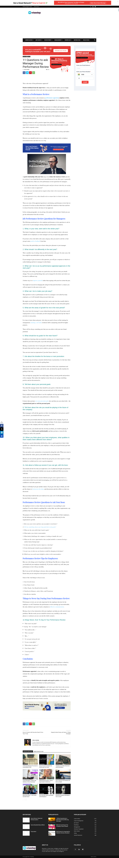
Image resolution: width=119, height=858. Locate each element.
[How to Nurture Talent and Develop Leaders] (26, 820)
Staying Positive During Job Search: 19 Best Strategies (61, 733)
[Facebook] (91, 7)
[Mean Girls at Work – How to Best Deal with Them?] (30, 789)
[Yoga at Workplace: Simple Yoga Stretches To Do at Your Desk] (30, 774)
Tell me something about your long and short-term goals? (40, 527)
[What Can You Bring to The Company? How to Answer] (51, 826)
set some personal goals (42, 401)
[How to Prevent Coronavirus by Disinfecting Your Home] (46, 759)
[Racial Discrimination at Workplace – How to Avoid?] (63, 789)
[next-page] (26, 799)
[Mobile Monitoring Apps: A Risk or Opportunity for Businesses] (46, 774)
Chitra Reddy (26, 69)
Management (58, 40)
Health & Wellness (26, 778)
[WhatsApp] (33, 72)
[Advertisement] (71, 13)
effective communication (57, 607)
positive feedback (35, 241)
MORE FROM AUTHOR (38, 751)
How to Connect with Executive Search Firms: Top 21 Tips (33, 733)
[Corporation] (26, 833)
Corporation (33, 831)
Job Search (38, 40)
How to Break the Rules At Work (38, 824)
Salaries (29, 56)
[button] (94, 40)
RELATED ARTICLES (28, 751)
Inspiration (77, 40)
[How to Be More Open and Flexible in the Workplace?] (46, 789)
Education (86, 40)
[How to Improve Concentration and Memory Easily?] (63, 774)
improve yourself (38, 280)
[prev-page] (23, 799)
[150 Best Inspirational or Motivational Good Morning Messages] (51, 820)
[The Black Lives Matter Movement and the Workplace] (63, 759)
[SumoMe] (1, 436)
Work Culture (58, 764)
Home (24, 44)
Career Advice (29, 40)
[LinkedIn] (1, 432)
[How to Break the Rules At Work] (26, 826)
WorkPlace (68, 40)
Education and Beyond (60, 778)
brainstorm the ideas (38, 489)
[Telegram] (95, 7)
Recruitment (47, 40)
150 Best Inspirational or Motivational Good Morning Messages (62, 820)
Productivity (25, 764)
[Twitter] (27, 72)
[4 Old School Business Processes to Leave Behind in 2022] (30, 759)
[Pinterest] (30, 72)
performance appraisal (52, 98)
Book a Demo (36, 6)
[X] (1, 429)
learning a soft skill (36, 322)
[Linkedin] (93, 7)
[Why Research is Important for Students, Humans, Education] (51, 833)
